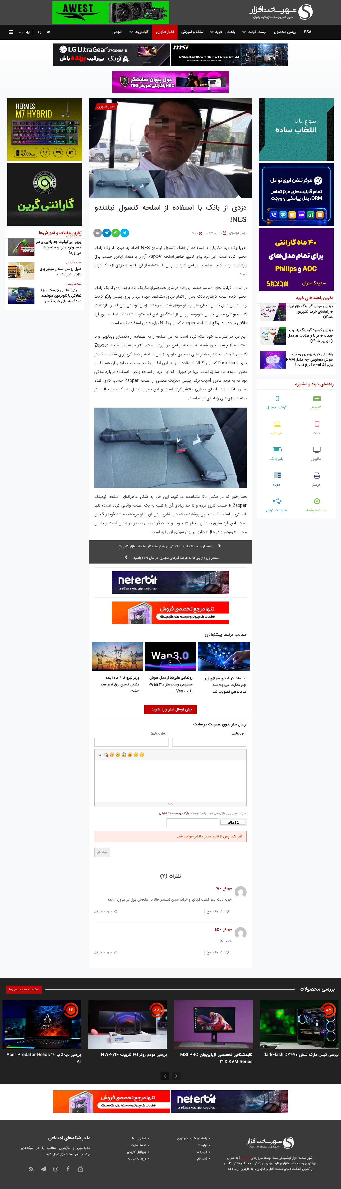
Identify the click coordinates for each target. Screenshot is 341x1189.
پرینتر (316, 485)
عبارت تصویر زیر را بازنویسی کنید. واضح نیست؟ (203, 813)
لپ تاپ (276, 433)
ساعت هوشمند (316, 510)
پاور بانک (276, 459)
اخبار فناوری (106, 106)
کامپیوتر (316, 407)
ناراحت (136, 754)
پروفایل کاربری (136, 1152)
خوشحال (118, 754)
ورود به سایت (137, 1159)
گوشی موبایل (276, 407)
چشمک (142, 754)
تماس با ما (139, 1138)
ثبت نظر (102, 852)
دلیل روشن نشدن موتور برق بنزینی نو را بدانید (60, 272)
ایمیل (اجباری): (158, 733)
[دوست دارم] (226, 912)
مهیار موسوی (238, 233)
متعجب (124, 754)
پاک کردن (106, 754)
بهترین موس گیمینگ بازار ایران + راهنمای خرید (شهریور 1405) (310, 311)
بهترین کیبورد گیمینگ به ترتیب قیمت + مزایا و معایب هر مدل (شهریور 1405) (309, 335)
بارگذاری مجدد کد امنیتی (174, 813)
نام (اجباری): (238, 733)
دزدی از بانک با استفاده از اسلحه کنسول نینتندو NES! (170, 214)
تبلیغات (202, 1145)
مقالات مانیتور (74, 284)
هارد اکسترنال (276, 510)
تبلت (316, 433)
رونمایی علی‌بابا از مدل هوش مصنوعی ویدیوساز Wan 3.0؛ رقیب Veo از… (170, 684)
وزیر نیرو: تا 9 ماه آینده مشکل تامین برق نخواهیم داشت (119, 684)
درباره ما (201, 1152)
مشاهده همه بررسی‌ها (24, 989)
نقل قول (100, 754)
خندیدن (112, 754)
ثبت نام (202, 1159)
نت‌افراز (245, 1158)
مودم (276, 485)
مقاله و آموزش (73, 263)
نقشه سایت (138, 1145)
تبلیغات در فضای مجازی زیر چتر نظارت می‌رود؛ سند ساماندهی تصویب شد (225, 685)
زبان (130, 754)
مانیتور (316, 459)
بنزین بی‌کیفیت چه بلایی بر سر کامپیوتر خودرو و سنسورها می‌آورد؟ (58, 247)
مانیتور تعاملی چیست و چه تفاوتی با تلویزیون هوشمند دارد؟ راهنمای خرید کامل (60, 295)
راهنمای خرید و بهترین (192, 1138)
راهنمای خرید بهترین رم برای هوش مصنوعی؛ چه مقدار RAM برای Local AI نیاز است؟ (309, 359)
